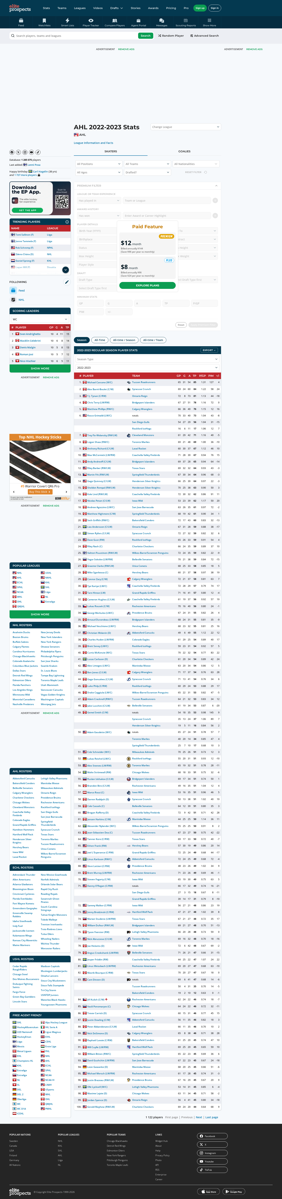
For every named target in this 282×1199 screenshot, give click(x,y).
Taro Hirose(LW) (96, 592)
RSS (157, 1169)
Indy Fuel (18, 926)
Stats (46, 8)
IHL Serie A (51, 1027)
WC (19, 1104)
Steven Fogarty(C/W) (98, 879)
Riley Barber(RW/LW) (99, 468)
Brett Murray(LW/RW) (99, 872)
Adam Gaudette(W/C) (99, 732)
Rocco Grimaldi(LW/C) (99, 415)
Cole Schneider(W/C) (98, 752)
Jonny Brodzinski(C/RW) (100, 912)
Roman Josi (26, 354)
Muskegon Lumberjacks (54, 971)
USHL (48, 572)
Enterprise (161, 1174)
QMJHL (21, 606)
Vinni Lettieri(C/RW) (98, 866)
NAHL (48, 577)
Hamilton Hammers (23, 829)
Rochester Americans (52, 802)
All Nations (15, 1165)
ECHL (20, 582)
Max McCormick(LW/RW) (101, 455)
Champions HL (25, 1060)
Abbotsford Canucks (24, 778)
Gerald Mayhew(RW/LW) (101, 1106)
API (157, 1165)
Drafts (114, 8)
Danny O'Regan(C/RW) (100, 886)
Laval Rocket (20, 857)
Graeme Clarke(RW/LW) (100, 566)
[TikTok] (37, 152)
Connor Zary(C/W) (97, 579)
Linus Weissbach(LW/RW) (101, 966)
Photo (158, 1160)
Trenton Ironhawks (51, 924)
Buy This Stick (38, 492)
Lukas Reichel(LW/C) (99, 758)
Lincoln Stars (20, 1001)
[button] (209, 22)
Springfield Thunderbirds (48, 823)
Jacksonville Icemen (23, 930)
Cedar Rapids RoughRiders (20, 968)
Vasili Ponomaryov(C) (99, 1006)
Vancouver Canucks (52, 689)
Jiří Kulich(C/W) (95, 999)
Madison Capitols (50, 966)
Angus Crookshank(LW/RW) (103, 952)
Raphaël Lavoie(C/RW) (99, 1040)
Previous (187, 1117)
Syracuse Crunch (50, 829)
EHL (19, 1056)
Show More (40, 368)
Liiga (49, 234)
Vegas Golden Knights (53, 694)
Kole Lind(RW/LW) (97, 494)
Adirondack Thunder (24, 874)
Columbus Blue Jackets (25, 665)
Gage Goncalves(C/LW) (100, 679)
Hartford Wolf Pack (23, 834)
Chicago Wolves (21, 802)
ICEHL (20, 1113)
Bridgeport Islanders (143, 402)
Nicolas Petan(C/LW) (98, 500)
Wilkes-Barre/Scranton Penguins (150, 553)
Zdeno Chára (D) (25, 254)
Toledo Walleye (49, 919)
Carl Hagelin (40, 171)
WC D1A (21, 1108)
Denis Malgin (27, 347)
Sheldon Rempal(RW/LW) (101, 487)
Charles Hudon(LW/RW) (100, 639)
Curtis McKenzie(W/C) (99, 652)
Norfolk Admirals (50, 879)
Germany (14, 1160)
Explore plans (147, 285)
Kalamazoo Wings (22, 935)
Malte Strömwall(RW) (99, 772)
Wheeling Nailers (50, 938)
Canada (13, 1145)
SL (18, 1084)
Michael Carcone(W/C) (99, 382)
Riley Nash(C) (94, 546)
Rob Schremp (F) (24, 247)
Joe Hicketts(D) (95, 946)
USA (11, 1150)
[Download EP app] (40, 198)
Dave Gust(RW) (96, 539)
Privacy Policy (162, 1155)
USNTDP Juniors (50, 995)
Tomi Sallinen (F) (25, 234)
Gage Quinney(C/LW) (99, 481)
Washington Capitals (52, 699)
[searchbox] (81, 36)
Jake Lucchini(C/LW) (98, 705)
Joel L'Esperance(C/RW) (100, 852)
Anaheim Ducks (21, 632)
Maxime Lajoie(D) (97, 1093)
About (158, 1145)
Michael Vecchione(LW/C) (101, 626)
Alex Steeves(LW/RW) (99, 765)
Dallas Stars (19, 670)
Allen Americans (22, 879)
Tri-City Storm (48, 990)
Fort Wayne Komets (23, 903)
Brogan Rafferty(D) (98, 812)
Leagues (80, 8)
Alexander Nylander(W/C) (101, 826)
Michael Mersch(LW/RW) (101, 1073)
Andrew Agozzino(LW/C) (101, 507)
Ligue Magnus (53, 1032)
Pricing (171, 8)
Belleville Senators (23, 788)
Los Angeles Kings (23, 689)
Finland (13, 1155)
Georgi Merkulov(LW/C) (100, 613)
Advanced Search (206, 35)
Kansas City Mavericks (25, 940)
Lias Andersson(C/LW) (99, 526)
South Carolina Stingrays (49, 908)
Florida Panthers (22, 685)
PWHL (48, 1108)
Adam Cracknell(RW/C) (100, 699)
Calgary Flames (21, 646)
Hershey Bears (21, 847)
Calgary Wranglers (23, 792)
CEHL (48, 1041)
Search (146, 35)
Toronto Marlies (49, 839)
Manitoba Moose (50, 783)
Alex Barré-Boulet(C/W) (100, 389)
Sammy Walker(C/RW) (99, 905)
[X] (18, 152)
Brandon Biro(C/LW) (98, 785)
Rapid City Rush (49, 889)
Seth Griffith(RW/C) (98, 520)
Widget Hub (161, 1141)
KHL (49, 260)
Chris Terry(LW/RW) (98, 402)
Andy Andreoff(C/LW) (99, 461)
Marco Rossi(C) (95, 792)
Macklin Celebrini (30, 340)
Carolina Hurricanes (24, 651)
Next (199, 1117)
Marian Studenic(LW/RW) (101, 918)
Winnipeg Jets (48, 704)
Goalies (184, 151)
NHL (49, 254)
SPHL (20, 587)
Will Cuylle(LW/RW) (98, 1047)
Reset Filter (193, 172)
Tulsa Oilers (47, 934)
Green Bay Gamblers (24, 996)
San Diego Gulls (49, 812)
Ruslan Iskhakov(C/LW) (100, 779)
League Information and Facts (93, 143)
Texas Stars (47, 834)
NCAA (20, 592)
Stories (135, 8)
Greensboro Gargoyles (25, 908)
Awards (153, 8)
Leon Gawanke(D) (97, 1067)
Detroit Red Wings (23, 675)
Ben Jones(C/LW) (96, 672)
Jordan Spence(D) (97, 1100)
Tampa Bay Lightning (52, 675)
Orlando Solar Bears (52, 884)
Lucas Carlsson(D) (97, 659)
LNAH (48, 1084)
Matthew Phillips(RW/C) (100, 409)
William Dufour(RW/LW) (100, 925)
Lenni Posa (34, 164)
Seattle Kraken (49, 665)
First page (171, 1117)
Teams (62, 8)
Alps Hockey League (56, 1022)
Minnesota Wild (21, 694)
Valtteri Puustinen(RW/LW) (102, 553)
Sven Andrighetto (30, 334)
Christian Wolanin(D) (99, 633)
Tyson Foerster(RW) (98, 932)
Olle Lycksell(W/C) (97, 1087)
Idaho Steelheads (22, 921)
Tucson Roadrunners (52, 844)
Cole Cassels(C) (96, 806)
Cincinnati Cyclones (23, 894)
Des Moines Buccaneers (26, 979)
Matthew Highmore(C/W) (101, 513)
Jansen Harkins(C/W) (99, 819)
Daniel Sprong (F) (25, 260)
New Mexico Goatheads (54, 874)
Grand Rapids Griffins (24, 825)
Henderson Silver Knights (146, 481)
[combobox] (81, 36)
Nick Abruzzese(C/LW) (99, 939)
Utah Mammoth (50, 685)
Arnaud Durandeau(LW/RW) (103, 619)
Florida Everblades (22, 898)
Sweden (13, 1141)
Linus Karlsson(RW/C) (99, 859)
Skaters (111, 151)
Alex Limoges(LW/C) (98, 665)
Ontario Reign (48, 792)
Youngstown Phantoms (54, 1004)
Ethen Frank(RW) (97, 845)
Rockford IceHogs (50, 807)
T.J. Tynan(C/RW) (96, 396)
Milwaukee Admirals (52, 788)
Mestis (20, 1046)
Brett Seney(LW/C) (97, 646)
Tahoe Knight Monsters (54, 914)
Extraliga (50, 601)
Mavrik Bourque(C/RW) (100, 972)
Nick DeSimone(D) (97, 1033)
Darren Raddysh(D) (98, 799)
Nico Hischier (28, 361)
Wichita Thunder (50, 943)
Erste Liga (50, 1046)
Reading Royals (49, 894)
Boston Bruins (20, 637)
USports (49, 1089)
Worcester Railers (50, 948)
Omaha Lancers (49, 975)
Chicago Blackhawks (24, 656)
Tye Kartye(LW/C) (97, 586)
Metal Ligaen (24, 1051)
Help (157, 1150)
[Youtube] (31, 152)
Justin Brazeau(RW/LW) (100, 1080)
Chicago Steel (20, 974)
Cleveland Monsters (24, 807)
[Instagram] (24, 152)
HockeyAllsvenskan (27, 1027)
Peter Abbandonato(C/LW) (102, 1026)
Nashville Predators (23, 704)
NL (46, 596)
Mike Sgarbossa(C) (97, 572)
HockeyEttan (24, 1036)
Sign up (200, 8)
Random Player (173, 35)
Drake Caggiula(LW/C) (99, 692)
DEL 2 (20, 1094)
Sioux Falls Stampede (52, 985)
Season (82, 340)
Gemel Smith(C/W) (97, 712)
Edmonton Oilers (22, 680)
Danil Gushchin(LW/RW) (101, 1060)
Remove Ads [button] (254, 49)
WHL (19, 596)
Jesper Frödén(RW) (97, 959)
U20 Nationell (24, 1032)
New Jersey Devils (50, 632)
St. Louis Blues (49, 670)
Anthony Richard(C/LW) (100, 448)
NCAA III (49, 1080)
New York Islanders (51, 637)
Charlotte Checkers (23, 797)
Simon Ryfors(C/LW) (98, 533)
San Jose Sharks (50, 661)
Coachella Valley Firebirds (21, 813)
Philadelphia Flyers (51, 651)
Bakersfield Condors (24, 783)
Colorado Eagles (21, 820)
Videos (98, 8)
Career (158, 1179)
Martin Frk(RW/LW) (98, 474)
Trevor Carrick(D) (97, 1013)
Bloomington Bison (23, 889)
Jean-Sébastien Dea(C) (100, 832)
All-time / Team (153, 340)
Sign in (215, 8)
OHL (19, 601)
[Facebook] (11, 152)
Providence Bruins (51, 797)
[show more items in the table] (65, 269)
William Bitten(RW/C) (99, 1054)
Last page (211, 1117)
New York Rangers (51, 642)
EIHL (47, 1036)
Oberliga (21, 1099)
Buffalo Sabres (21, 642)
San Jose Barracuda (51, 816)
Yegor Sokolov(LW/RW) (100, 559)
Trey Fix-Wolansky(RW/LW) (102, 435)
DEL (19, 1089)
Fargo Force (19, 992)
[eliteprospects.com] (20, 8)
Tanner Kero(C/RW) (98, 839)
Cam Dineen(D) (96, 979)
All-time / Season (124, 340)
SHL (47, 587)
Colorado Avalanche (24, 661)
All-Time (100, 340)
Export (208, 350)
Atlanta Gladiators (23, 884)
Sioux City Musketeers (53, 980)
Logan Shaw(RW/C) (98, 442)
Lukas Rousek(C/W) (98, 606)
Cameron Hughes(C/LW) (101, 599)
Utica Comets (48, 848)
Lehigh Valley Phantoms (54, 778)
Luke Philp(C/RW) (97, 686)
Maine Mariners (21, 945)
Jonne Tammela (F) (26, 241)
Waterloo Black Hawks (53, 999)
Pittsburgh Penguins (52, 656)
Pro (186, 8)
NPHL (50, 247)
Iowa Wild (18, 852)
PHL (47, 1051)
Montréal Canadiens (24, 699)
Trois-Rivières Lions (51, 929)
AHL (19, 577)
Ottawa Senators (50, 646)
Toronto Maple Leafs (52, 680)
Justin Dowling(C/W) (98, 1020)
